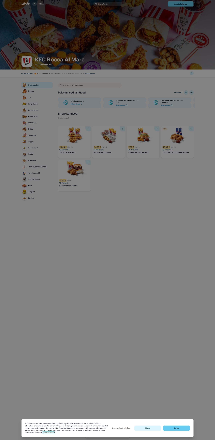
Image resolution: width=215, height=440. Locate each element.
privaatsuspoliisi (49, 432)
